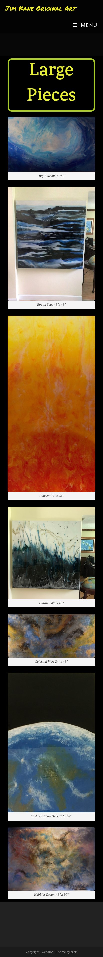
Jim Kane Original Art (40, 8)
